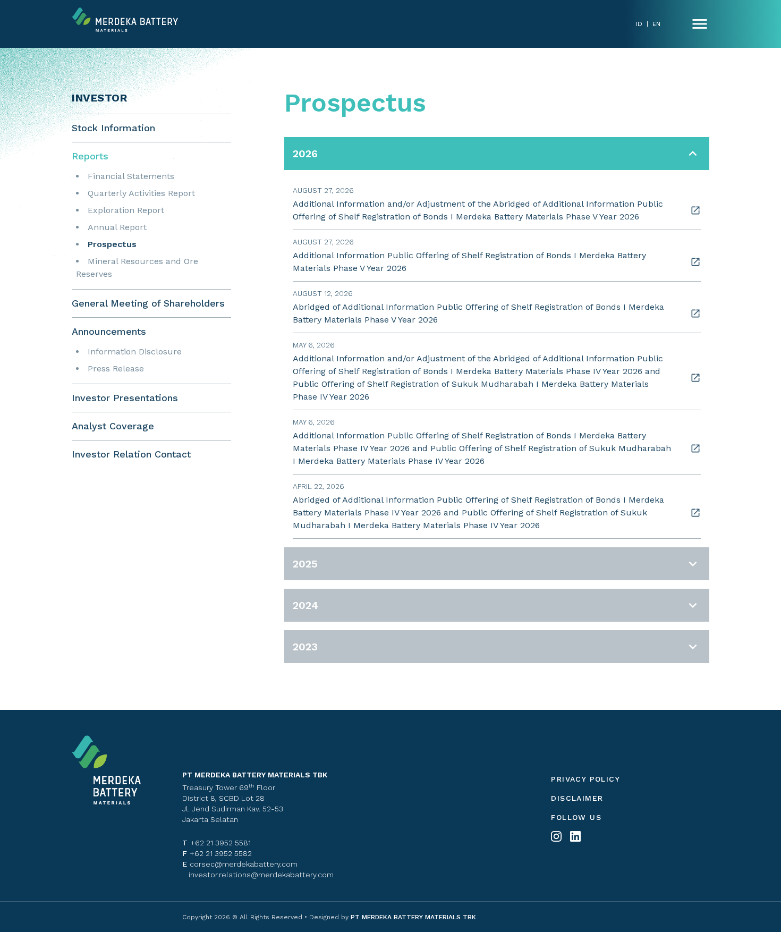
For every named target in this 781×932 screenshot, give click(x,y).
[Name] (699, 23)
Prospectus (112, 244)
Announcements (109, 331)
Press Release (116, 368)
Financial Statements (131, 176)
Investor (99, 97)
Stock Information (113, 127)
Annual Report (117, 227)
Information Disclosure (135, 351)
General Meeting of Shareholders (148, 303)
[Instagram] (556, 836)
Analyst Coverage (113, 425)
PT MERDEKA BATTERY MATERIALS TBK (412, 917)
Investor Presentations (125, 397)
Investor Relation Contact (131, 454)
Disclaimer (577, 798)
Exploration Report (126, 210)
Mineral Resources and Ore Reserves (137, 267)
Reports (90, 156)
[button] (496, 153)
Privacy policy (585, 779)
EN (656, 24)
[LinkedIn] (575, 836)
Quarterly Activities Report (141, 193)
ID (639, 24)
